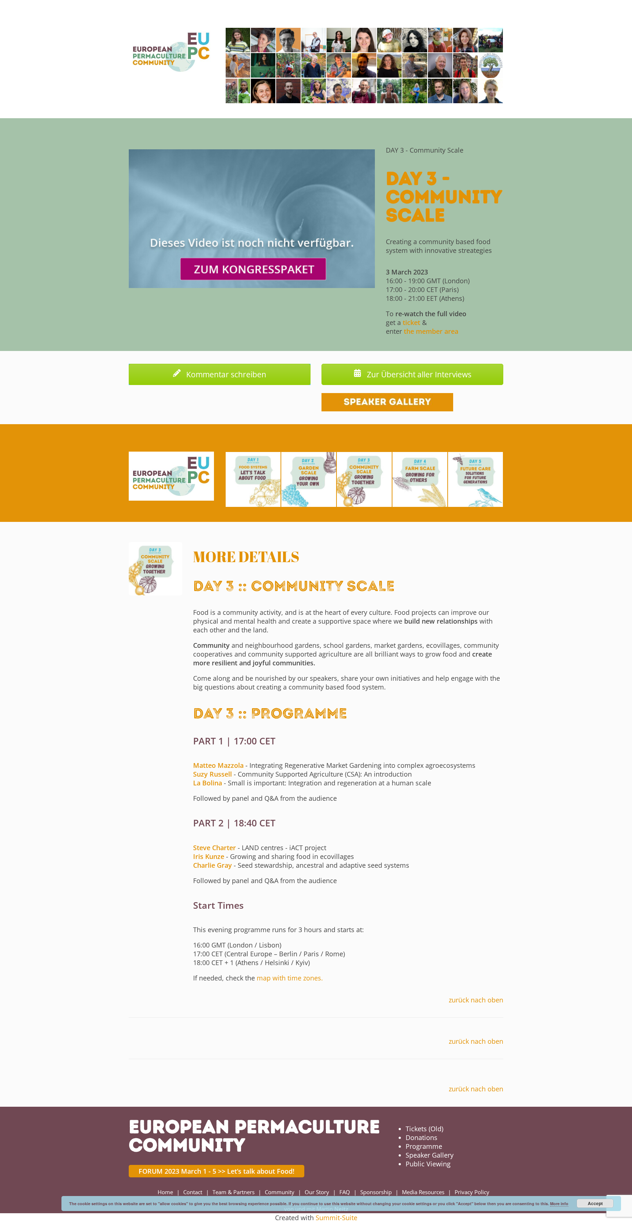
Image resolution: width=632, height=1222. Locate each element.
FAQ (344, 1192)
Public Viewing (428, 1163)
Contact (192, 1192)
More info (559, 1203)
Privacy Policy (472, 1192)
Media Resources (423, 1192)
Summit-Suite (336, 1217)
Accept (595, 1203)
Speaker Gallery (430, 1155)
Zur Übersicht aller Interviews (418, 374)
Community (279, 1192)
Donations (421, 1137)
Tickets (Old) (424, 1128)
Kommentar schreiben (225, 374)
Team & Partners (233, 1192)
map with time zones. (290, 978)
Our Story (317, 1192)
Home (165, 1192)
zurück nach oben (476, 999)
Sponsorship (376, 1192)
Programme (424, 1146)
